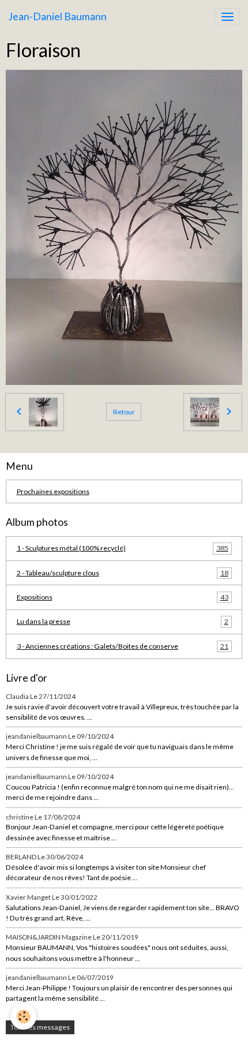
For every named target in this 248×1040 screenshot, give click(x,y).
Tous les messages (40, 1027)
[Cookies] (23, 1017)
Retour (124, 411)
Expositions (122, 597)
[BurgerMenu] (227, 16)
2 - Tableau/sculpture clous (122, 572)
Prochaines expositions (53, 491)
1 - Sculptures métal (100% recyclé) (122, 548)
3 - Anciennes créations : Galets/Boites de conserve (122, 646)
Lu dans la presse (122, 621)
